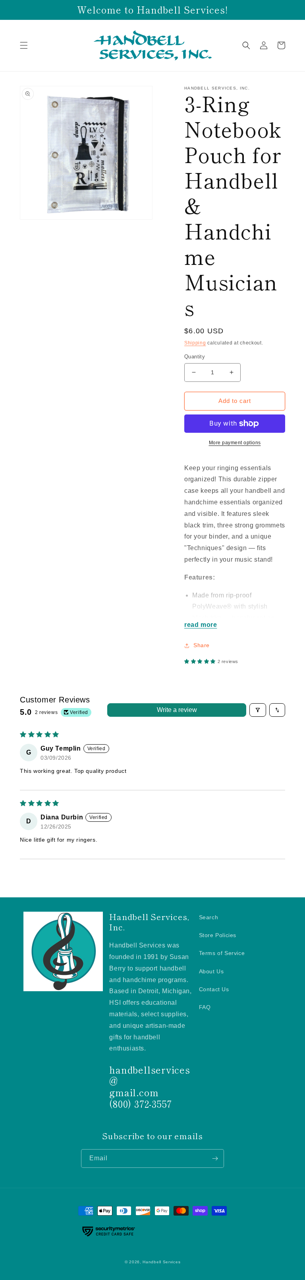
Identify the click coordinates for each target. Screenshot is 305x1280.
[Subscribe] (215, 1158)
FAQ (205, 1007)
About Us (211, 971)
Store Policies (217, 935)
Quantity (194, 357)
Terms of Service (222, 953)
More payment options (235, 442)
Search (208, 917)
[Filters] (257, 710)
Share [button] (201, 645)
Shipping (195, 343)
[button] (24, 45)
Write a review (177, 709)
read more (200, 624)
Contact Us (214, 989)
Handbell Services (161, 1262)
